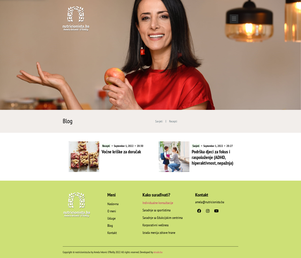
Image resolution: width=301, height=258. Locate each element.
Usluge (111, 218)
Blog (110, 225)
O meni (111, 211)
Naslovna (113, 204)
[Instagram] (208, 211)
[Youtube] (216, 211)
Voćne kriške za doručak (121, 151)
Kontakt (112, 233)
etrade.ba (157, 252)
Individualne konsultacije (158, 203)
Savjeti (159, 121)
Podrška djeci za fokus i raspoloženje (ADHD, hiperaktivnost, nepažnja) (212, 157)
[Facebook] (199, 211)
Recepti (173, 121)
